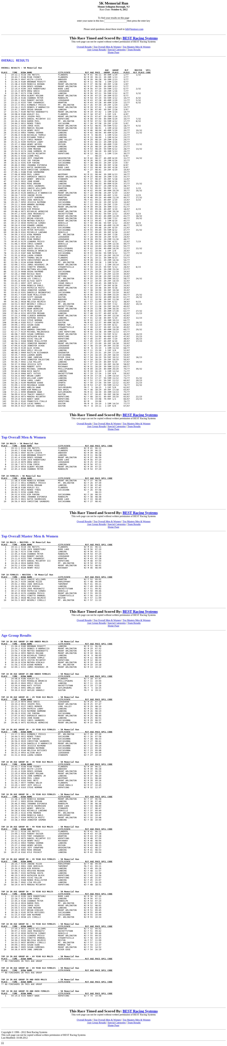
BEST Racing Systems (140, 38)
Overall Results (84, 47)
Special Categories (117, 49)
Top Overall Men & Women (107, 47)
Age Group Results (96, 49)
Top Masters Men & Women (136, 47)
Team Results (134, 49)
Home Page (113, 52)
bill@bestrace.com (134, 29)
